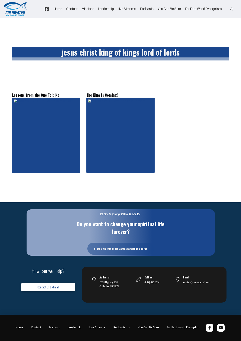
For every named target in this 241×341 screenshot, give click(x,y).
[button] (231, 9)
